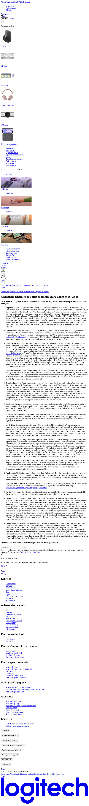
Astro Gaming (11, 651)
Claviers (9, 612)
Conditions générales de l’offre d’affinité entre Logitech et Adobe (25, 285)
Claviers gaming (11, 625)
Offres (3, 265)
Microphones (10, 629)
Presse (8, 594)
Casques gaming (12, 627)
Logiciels (4, 263)
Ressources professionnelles (16, 677)
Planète (3, 267)
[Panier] (2, 278)
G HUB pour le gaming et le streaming (20, 724)
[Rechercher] (3, 270)
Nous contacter (11, 708)
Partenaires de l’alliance (14, 675)
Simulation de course (13, 655)
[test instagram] (2, 567)
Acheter (4, 19)
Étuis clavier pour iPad (14, 621)
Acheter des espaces (13, 667)
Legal (3, 281)
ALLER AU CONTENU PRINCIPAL (15, 2)
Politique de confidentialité (28, 774)
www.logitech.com (13, 354)
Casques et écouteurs (13, 614)
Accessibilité (10, 600)
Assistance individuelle (14, 701)
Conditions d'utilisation (9, 774)
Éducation (9, 10)
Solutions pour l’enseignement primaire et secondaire (25, 689)
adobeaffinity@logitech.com (16, 337)
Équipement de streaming (15, 657)
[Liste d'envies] (3, 272)
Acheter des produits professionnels (19, 669)
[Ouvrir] (5, 278)
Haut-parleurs (11, 619)
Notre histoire (11, 584)
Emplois (9, 586)
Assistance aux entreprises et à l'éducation (21, 706)
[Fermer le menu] (2, 21)
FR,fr (5, 16)
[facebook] (6, 567)
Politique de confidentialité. (30, 552)
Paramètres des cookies (46, 774)
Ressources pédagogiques (15, 692)
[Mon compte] (3, 275)
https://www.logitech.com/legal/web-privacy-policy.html (26, 488)
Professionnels (11, 8)
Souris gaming (11, 623)
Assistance (5, 14)
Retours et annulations (14, 714)
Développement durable (14, 596)
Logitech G (10, 6)
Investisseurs (10, 588)
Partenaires (10, 673)
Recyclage (9, 598)
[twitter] (4, 567)
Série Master (10, 639)
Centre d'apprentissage (14, 590)
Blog (7, 592)
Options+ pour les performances (17, 726)
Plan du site (60, 774)
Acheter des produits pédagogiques (18, 687)
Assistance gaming (12, 704)
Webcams (9, 616)
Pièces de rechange (12, 710)
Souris (8, 610)
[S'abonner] (24, 547)
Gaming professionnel (14, 653)
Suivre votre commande (14, 712)
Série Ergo (9, 641)
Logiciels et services (13, 671)
